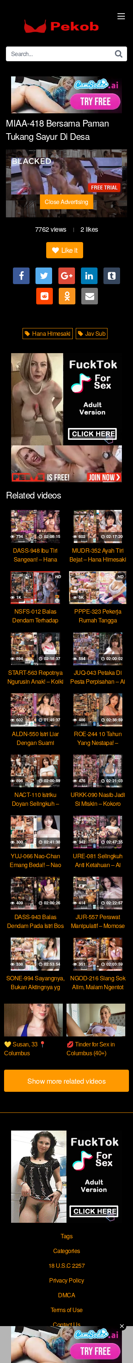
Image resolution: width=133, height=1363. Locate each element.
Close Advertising (66, 201)
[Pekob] (61, 26)
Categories (66, 1250)
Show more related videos (66, 1081)
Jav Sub (94, 333)
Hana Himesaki (51, 333)
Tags (66, 1236)
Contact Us (66, 1324)
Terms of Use (67, 1309)
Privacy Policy (66, 1280)
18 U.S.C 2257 (66, 1265)
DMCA (66, 1295)
